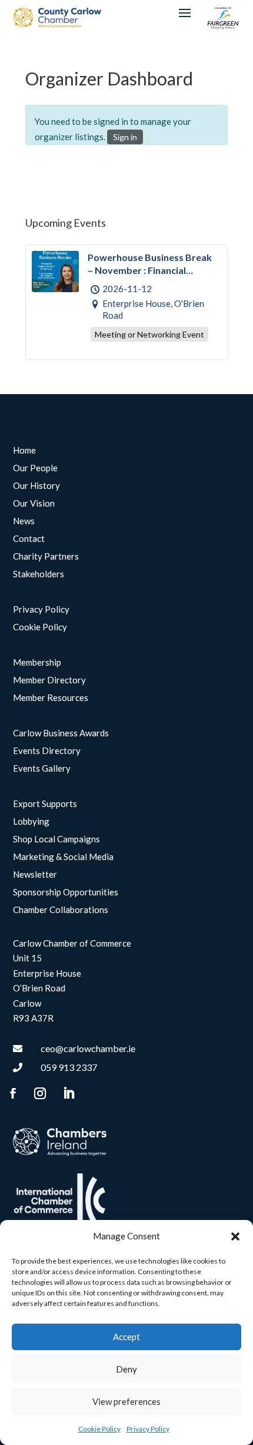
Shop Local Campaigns (56, 839)
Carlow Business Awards (61, 733)
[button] (235, 1236)
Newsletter (35, 874)
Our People (35, 468)
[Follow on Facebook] (13, 1093)
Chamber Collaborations (60, 910)
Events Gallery (42, 768)
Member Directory (49, 680)
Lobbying (31, 821)
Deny (126, 1369)
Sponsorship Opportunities (65, 892)
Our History (36, 486)
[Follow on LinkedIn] (68, 1093)
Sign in (125, 137)
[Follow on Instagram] (40, 1093)
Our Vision (34, 503)
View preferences (126, 1401)
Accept (126, 1336)
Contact (29, 539)
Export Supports (45, 804)
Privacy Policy (147, 1428)
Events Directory (47, 751)
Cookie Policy (99, 1428)
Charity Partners (46, 556)
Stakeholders (38, 574)
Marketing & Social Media (63, 857)
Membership (37, 662)
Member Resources (50, 698)
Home (24, 450)
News (24, 521)
